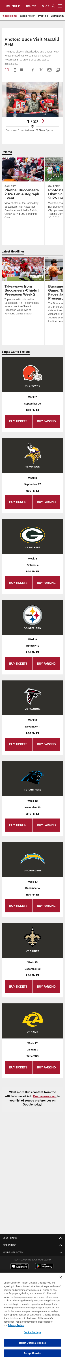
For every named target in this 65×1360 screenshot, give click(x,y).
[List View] (21, 70)
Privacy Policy (16, 1325)
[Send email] (49, 71)
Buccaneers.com (45, 1096)
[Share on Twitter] (41, 71)
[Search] (53, 5)
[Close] (61, 1277)
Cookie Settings (32, 1332)
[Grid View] (14, 70)
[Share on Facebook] (33, 71)
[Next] (43, 121)
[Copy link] (57, 70)
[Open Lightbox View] (33, 109)
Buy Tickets (18, 421)
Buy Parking (46, 421)
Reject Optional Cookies (32, 1342)
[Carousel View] (6, 70)
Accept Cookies (32, 1353)
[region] (32, 1316)
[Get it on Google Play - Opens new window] (44, 1267)
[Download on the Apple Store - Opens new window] (19, 1266)
